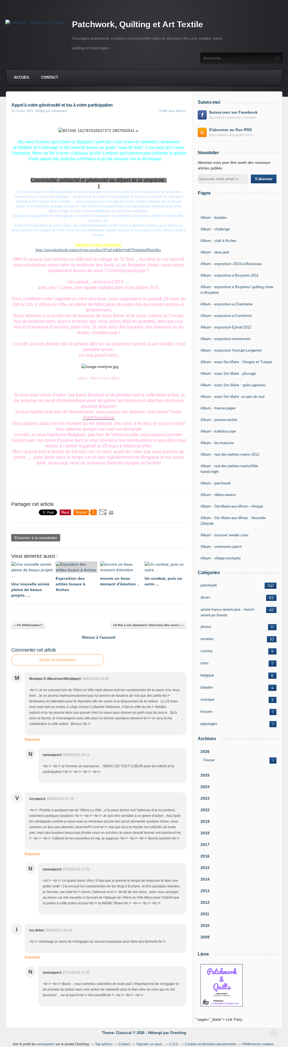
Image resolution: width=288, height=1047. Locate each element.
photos (206, 627)
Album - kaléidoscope (218, 431)
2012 (205, 902)
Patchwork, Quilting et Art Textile (137, 24)
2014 (205, 879)
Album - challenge (215, 229)
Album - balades (214, 217)
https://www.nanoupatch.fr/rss (231, 135)
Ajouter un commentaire (57, 660)
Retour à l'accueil (98, 637)
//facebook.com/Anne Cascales (232, 118)
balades (207, 687)
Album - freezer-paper (218, 408)
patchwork (209, 585)
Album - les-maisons (217, 443)
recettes (207, 639)
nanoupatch (45, 1044)
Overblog (178, 1033)
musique (207, 699)
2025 (205, 775)
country (207, 651)
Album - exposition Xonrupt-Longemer (231, 350)
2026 (205, 751)
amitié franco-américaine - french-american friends (228, 612)
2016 (205, 856)
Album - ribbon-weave (218, 495)
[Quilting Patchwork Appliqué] (222, 1005)
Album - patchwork (216, 483)
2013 (205, 891)
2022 (205, 810)
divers (205, 597)
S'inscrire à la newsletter (35, 537)
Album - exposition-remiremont (225, 339)
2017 (205, 844)
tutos (205, 663)
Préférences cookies (258, 1044)
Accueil (22, 77)
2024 (205, 786)
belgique (207, 675)
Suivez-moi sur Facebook (233, 112)
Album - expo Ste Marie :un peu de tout (233, 396)
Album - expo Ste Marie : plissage (228, 373)
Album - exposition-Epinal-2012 (226, 327)
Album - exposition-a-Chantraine (227, 304)
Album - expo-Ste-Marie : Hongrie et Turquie (236, 362)
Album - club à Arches (219, 241)
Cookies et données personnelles (211, 1044)
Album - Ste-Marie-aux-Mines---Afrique (232, 506)
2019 (205, 821)
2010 (205, 925)
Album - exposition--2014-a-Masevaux (231, 264)
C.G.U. (174, 1044)
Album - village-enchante (221, 558)
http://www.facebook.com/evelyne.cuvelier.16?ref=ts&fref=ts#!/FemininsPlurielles (98, 250)
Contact (49, 77)
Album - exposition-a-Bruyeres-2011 (229, 275)
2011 (205, 914)
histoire (206, 711)
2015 (205, 867)
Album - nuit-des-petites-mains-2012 (230, 454)
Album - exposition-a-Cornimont (226, 316)
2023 (205, 798)
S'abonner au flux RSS (230, 129)
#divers (181, 111)
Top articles (103, 1044)
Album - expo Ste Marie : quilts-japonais (233, 385)
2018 (205, 833)
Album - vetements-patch (221, 547)
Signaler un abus (149, 1044)
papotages (209, 724)
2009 (205, 937)
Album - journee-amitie (219, 420)
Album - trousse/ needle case (224, 535)
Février (209, 760)
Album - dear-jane (215, 252)
